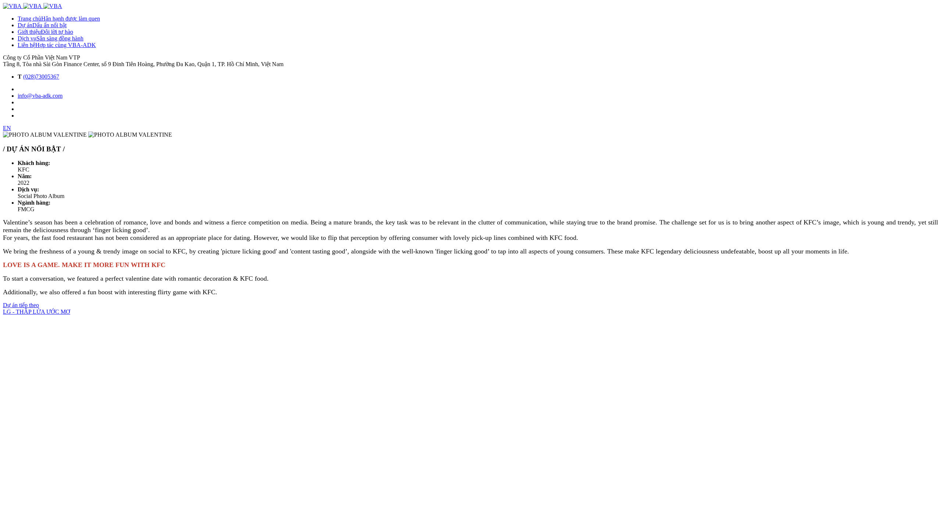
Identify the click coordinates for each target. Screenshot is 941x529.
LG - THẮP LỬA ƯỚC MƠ (36, 312)
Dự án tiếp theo (21, 305)
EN (7, 128)
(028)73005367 (41, 76)
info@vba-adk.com (40, 96)
